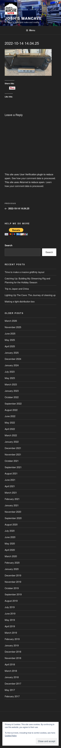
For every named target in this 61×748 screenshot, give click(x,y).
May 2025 (10, 339)
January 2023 (12, 390)
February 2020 (12, 562)
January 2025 (12, 352)
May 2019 (10, 619)
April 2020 (10, 549)
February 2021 (12, 499)
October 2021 (12, 460)
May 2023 (10, 378)
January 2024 (12, 365)
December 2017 (13, 683)
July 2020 (10, 530)
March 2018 (11, 670)
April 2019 (10, 626)
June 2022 (10, 416)
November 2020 (13, 511)
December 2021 (13, 448)
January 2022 (12, 441)
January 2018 (12, 677)
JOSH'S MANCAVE (23, 18)
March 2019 (11, 632)
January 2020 (12, 569)
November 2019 (13, 581)
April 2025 (10, 346)
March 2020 (11, 556)
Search (8, 245)
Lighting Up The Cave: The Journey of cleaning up (30, 295)
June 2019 (10, 613)
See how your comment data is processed (33, 178)
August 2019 (11, 600)
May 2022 (10, 422)
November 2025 (13, 327)
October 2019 (12, 588)
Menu (32, 30)
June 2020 (10, 537)
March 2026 (11, 320)
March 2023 (11, 384)
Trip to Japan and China (17, 288)
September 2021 (13, 467)
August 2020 (11, 524)
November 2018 (13, 658)
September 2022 (13, 403)
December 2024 (13, 358)
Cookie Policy (11, 735)
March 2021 (11, 492)
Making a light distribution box (20, 301)
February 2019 (12, 639)
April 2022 (10, 428)
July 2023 (10, 371)
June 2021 (10, 479)
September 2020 (13, 518)
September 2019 (13, 594)
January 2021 (12, 505)
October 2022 (12, 397)
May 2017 (10, 690)
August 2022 (11, 410)
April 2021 (10, 486)
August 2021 (11, 473)
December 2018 (13, 651)
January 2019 (12, 645)
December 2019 (13, 575)
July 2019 (10, 607)
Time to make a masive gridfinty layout (24, 272)
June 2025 (10, 333)
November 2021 (13, 454)
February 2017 (12, 696)
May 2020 (10, 543)
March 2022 (11, 435)
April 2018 (10, 664)
